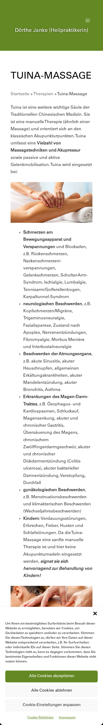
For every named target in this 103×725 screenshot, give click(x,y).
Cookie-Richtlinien (40, 717)
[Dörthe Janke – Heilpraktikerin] (51, 36)
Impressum (67, 717)
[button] (95, 613)
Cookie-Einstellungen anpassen (52, 705)
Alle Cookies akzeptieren (51, 676)
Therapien (43, 94)
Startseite (20, 94)
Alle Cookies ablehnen (51, 691)
